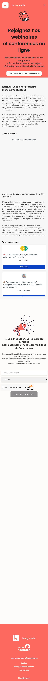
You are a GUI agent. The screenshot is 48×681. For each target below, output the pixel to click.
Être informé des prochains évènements (24, 73)
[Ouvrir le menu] (44, 5)
